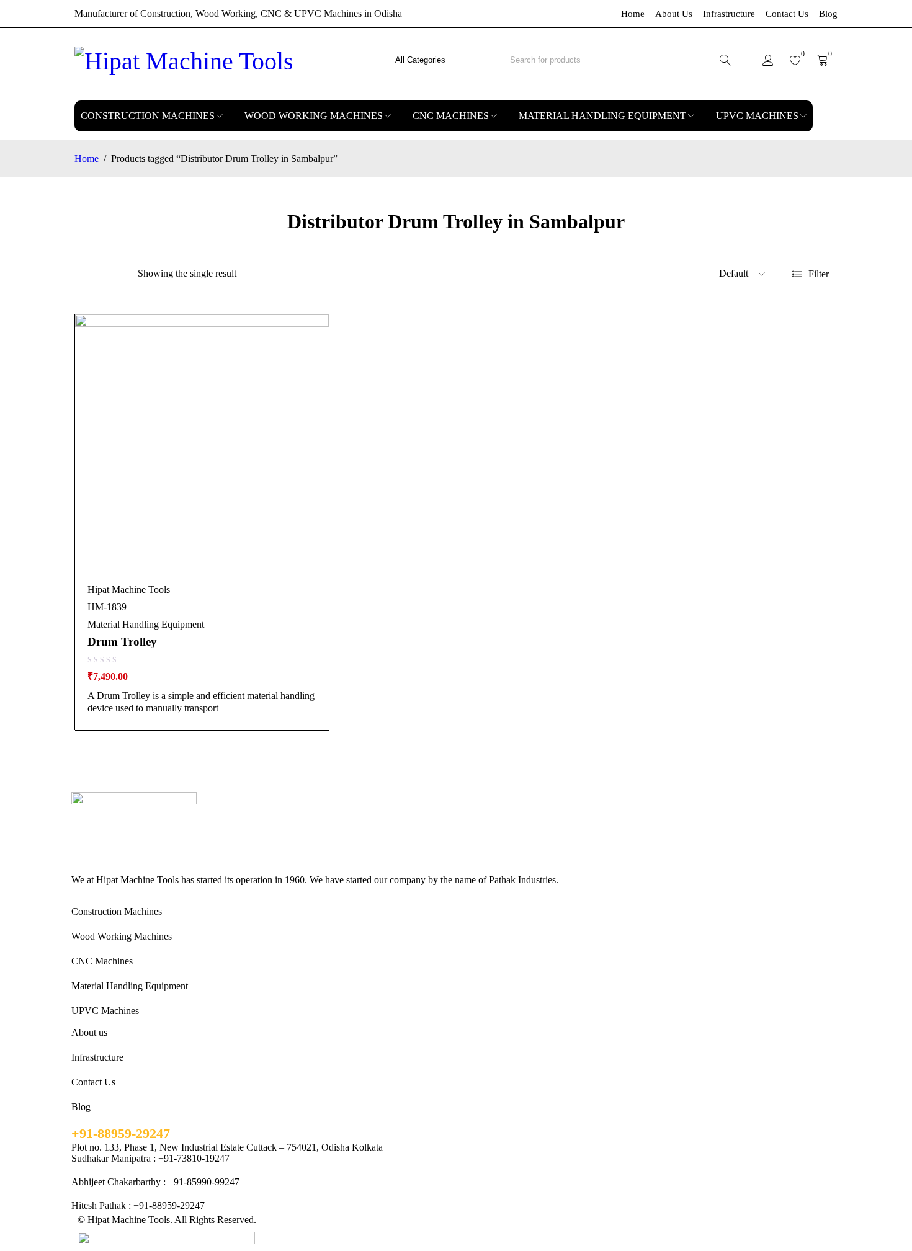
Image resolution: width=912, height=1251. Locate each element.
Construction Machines (116, 911)
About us (89, 1032)
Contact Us (787, 14)
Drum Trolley (122, 641)
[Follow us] (103, 892)
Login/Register (768, 60)
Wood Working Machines (121, 936)
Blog (828, 14)
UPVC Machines (105, 1010)
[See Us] (130, 892)
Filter (818, 274)
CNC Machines (102, 961)
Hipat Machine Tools (128, 589)
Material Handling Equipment (145, 624)
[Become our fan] (75, 892)
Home (633, 14)
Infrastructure (729, 14)
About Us (673, 14)
